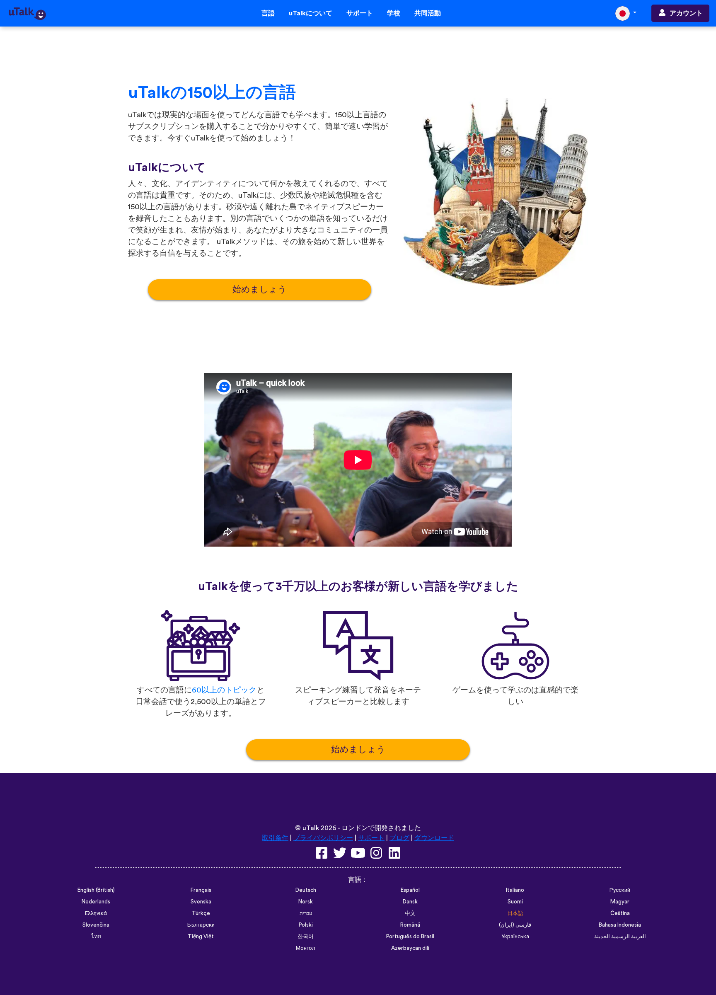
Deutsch (305, 890)
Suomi (515, 902)
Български (201, 925)
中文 (410, 913)
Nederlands (96, 902)
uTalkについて (310, 13)
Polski (306, 925)
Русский (620, 890)
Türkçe (201, 913)
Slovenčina (95, 925)
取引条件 (275, 838)
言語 (268, 13)
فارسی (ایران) (515, 925)
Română (410, 925)
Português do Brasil (410, 936)
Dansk (410, 902)
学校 (393, 13)
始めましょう (259, 289)
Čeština (620, 913)
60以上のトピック (224, 690)
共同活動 (427, 13)
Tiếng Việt (201, 936)
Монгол (305, 948)
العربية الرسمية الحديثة (620, 936)
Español (410, 890)
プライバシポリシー (323, 838)
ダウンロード (434, 838)
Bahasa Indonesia (620, 925)
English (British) (96, 890)
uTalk (310, 828)
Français (201, 890)
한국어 (306, 936)
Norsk (305, 902)
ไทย (96, 936)
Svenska (201, 902)
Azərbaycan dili (410, 948)
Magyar (619, 902)
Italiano (515, 890)
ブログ (399, 838)
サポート (359, 13)
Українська (515, 936)
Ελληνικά (96, 913)
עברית (306, 913)
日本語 (515, 913)
